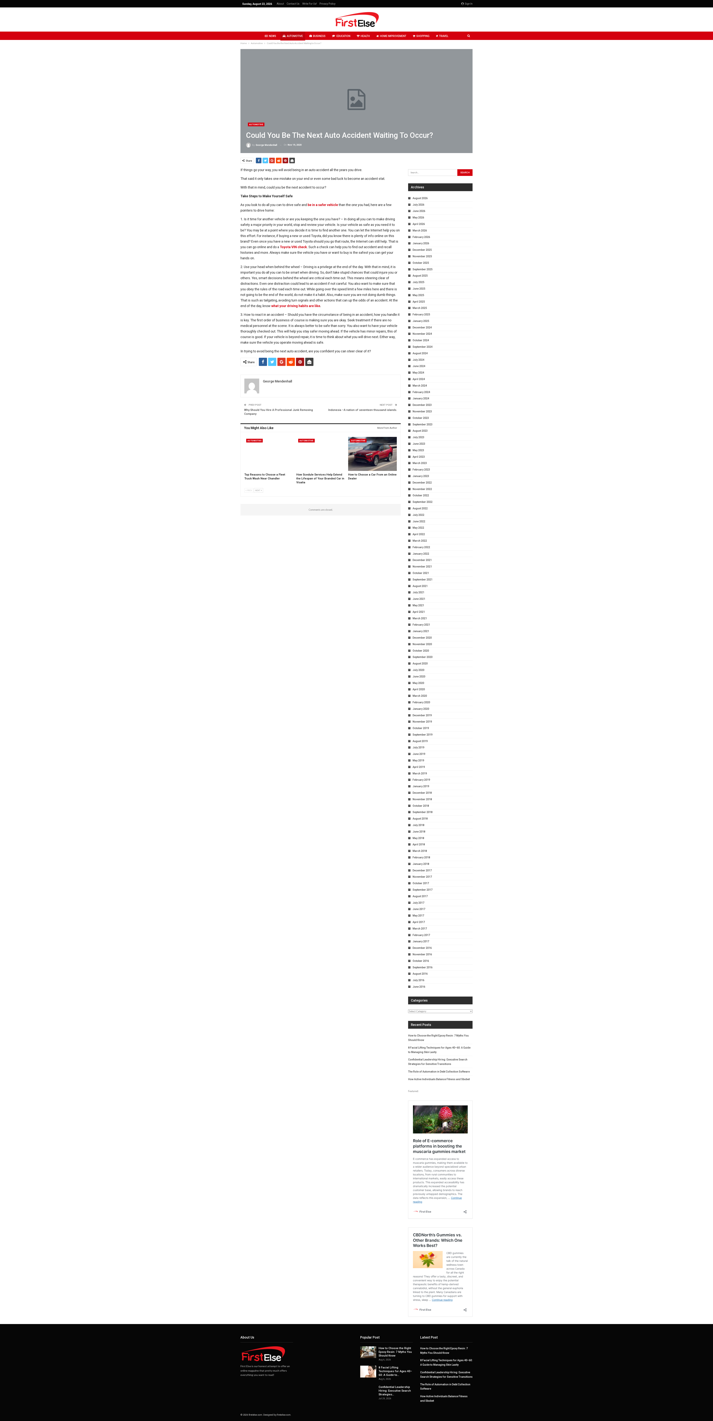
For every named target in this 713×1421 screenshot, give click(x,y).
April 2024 (419, 379)
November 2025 (422, 256)
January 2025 (421, 320)
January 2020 (421, 708)
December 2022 (422, 482)
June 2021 (419, 598)
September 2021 (422, 579)
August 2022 (420, 508)
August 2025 (420, 275)
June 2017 (419, 909)
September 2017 (422, 889)
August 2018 (420, 818)
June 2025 (419, 288)
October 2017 (421, 883)
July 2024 (418, 359)
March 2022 (420, 540)
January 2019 (421, 786)
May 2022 (418, 527)
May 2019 (418, 760)
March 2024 (420, 385)
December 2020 (422, 637)
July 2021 (418, 592)
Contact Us (293, 3)
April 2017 (419, 922)
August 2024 (420, 353)
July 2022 (418, 514)
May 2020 (418, 683)
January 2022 (421, 553)
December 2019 (422, 715)
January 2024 (421, 398)
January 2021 (421, 631)
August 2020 (420, 663)
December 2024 (422, 327)
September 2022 (422, 501)
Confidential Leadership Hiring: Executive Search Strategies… (395, 1390)
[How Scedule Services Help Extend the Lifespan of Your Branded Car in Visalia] (320, 454)
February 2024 (421, 392)
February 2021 (421, 624)
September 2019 (422, 734)
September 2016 (422, 967)
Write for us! (309, 3)
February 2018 (421, 857)
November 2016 (422, 954)
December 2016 (422, 947)
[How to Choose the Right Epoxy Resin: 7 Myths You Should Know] (368, 1352)
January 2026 (421, 243)
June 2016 (419, 986)
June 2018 (419, 831)
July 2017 (418, 902)
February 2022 (421, 547)
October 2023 (421, 417)
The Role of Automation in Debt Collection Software (439, 1071)
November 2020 (422, 644)
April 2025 (419, 301)
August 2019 (420, 741)
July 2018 (418, 825)
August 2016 (420, 973)
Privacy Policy (328, 3)
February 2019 (421, 779)
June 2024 (419, 366)
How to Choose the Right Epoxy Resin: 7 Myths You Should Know (395, 1352)
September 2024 (422, 346)
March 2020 (420, 695)
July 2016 (418, 980)
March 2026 (420, 230)
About (280, 3)
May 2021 (418, 605)
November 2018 (422, 799)
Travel (443, 36)
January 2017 (421, 941)
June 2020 (419, 676)
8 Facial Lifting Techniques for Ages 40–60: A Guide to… (395, 1371)
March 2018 (420, 850)
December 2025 (422, 249)
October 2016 (421, 960)
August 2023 (420, 430)
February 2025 (421, 314)
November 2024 (422, 333)
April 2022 (419, 534)
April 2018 (419, 844)
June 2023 (419, 443)
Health (365, 36)
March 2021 (420, 618)
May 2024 (418, 372)
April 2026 (419, 224)
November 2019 (422, 721)
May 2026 (418, 217)
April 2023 (419, 456)
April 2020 (419, 689)
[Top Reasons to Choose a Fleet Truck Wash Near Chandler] (268, 454)
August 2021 (420, 586)
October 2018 (421, 805)
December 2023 (422, 404)
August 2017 (420, 896)
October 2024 (421, 340)
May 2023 (418, 450)
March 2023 (420, 463)
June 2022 (419, 521)
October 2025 (421, 262)
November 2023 (422, 411)
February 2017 (421, 935)
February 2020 (421, 702)
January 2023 (421, 476)
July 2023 (418, 437)
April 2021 (419, 611)
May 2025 (418, 295)
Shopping (422, 36)
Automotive (295, 36)
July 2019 (418, 747)
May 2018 (418, 838)
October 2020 (421, 650)
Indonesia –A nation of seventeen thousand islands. (362, 410)
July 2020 (418, 670)
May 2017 (418, 915)
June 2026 (419, 211)
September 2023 (422, 424)
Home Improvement (393, 36)
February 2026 (421, 237)
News (272, 36)
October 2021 (421, 573)
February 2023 (421, 469)
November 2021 (422, 566)
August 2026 (420, 198)
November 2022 (422, 489)
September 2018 (422, 812)
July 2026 (418, 204)
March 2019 (420, 773)
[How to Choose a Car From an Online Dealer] (372, 454)
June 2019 (419, 753)
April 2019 (419, 766)
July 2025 (418, 282)
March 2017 (420, 928)
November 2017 (422, 876)
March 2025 (420, 307)
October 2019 (421, 728)
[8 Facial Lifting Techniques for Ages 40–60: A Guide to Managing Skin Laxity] (368, 1372)
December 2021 (422, 560)
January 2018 (421, 863)
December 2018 (422, 792)
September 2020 (422, 657)
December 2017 (422, 870)
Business (319, 36)
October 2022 (421, 495)
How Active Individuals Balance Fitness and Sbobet (439, 1079)
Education (343, 36)
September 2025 (422, 269)
